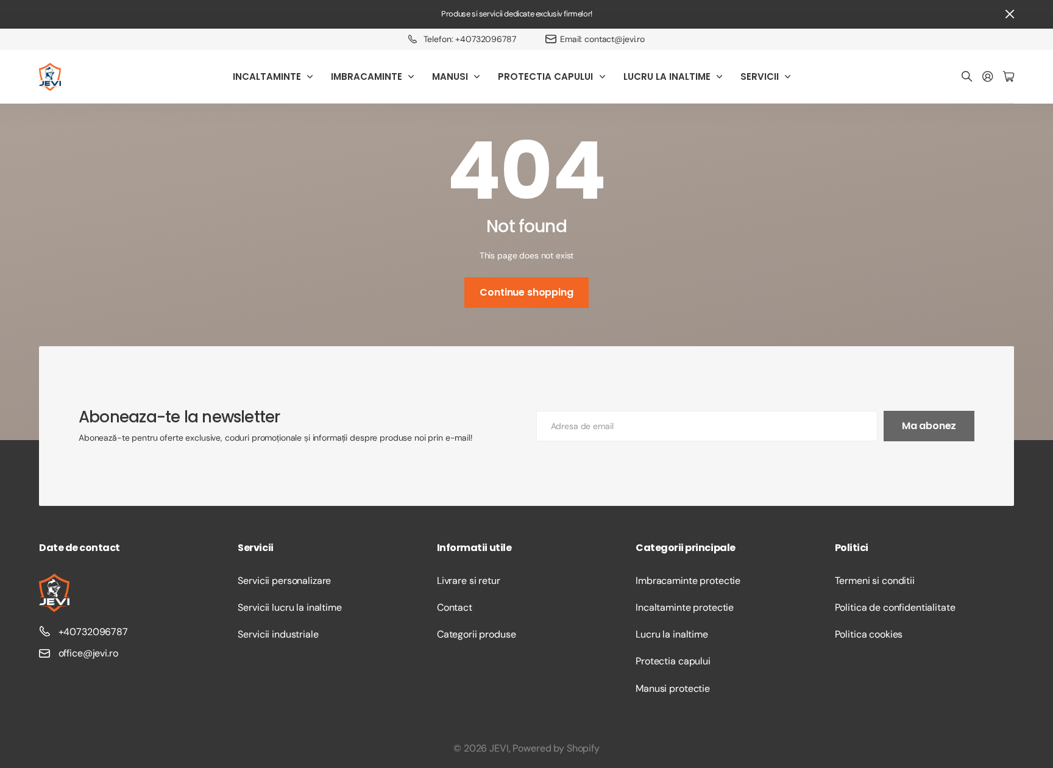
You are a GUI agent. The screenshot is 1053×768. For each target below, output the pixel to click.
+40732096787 (93, 631)
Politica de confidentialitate (895, 607)
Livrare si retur (468, 580)
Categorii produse (476, 634)
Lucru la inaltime (672, 634)
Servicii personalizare (284, 580)
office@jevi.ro (88, 653)
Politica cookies (869, 634)
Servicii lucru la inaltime (289, 607)
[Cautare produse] (967, 77)
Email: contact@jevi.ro (602, 39)
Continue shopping (526, 292)
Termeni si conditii (875, 580)
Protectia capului (673, 661)
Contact (454, 607)
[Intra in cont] (987, 77)
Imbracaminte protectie (688, 580)
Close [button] (1009, 14)
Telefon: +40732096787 (470, 39)
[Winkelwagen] (1008, 77)
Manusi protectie (673, 688)
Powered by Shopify (555, 748)
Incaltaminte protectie (685, 607)
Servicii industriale (278, 634)
